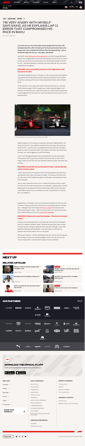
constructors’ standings (47, 212)
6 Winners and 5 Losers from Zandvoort (65, 288)
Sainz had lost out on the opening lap (36, 56)
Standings (36, 2)
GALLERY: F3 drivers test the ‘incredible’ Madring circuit (66, 277)
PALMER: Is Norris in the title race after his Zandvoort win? (66, 269)
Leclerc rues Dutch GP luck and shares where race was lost (27, 286)
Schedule (17, 2)
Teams (54, 2)
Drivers (45, 2)
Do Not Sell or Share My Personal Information (40, 414)
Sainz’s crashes (47, 208)
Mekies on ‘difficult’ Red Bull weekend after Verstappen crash (26, 267)
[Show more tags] (24, 19)
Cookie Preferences (36, 426)
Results (26, 2)
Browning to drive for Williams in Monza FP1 (27, 276)
